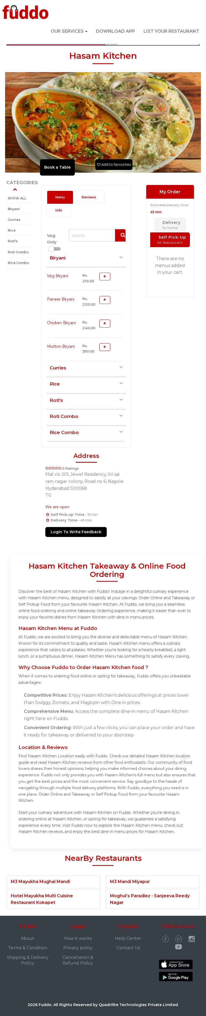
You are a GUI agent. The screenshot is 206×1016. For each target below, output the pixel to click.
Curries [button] (58, 367)
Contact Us (128, 947)
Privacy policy (78, 947)
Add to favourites (115, 164)
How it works (78, 938)
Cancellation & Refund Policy (77, 960)
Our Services (68, 31)
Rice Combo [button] (64, 432)
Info (58, 210)
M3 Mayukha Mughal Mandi (40, 881)
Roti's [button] (56, 400)
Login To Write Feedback (76, 531)
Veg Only (52, 238)
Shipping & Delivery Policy (28, 960)
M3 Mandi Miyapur (130, 881)
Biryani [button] (57, 258)
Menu (60, 197)
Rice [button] (55, 384)
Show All (17, 198)
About (27, 938)
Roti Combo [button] (64, 416)
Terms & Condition (27, 947)
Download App (115, 31)
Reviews (89, 197)
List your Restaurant (171, 31)
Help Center (128, 938)
